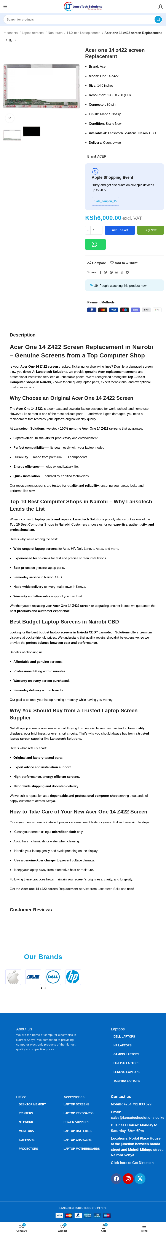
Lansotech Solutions (112, 889)
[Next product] (15, 40)
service (83, 889)
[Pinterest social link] (111, 272)
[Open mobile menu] (5, 6)
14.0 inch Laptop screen (84, 33)
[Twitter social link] (106, 272)
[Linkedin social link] (116, 272)
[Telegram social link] (127, 272)
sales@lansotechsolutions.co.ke (137, 1117)
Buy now (150, 230)
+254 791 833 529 (138, 1104)
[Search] (158, 19)
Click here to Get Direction (132, 1163)
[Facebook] (116, 1178)
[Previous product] (6, 40)
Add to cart (120, 230)
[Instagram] (128, 1178)
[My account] (160, 6)
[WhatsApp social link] (121, 272)
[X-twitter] (140, 1178)
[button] (95, 244)
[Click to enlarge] (9, 118)
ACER (101, 156)
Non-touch (55, 33)
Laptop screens (33, 33)
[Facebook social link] (100, 272)
